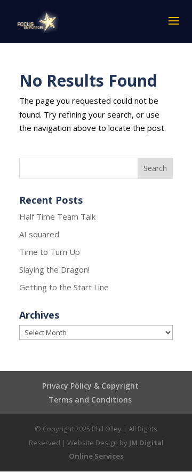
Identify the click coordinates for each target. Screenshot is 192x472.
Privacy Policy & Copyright (90, 386)
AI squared (39, 234)
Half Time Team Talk (57, 216)
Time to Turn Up (49, 251)
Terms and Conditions (90, 399)
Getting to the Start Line (64, 287)
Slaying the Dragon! (54, 269)
